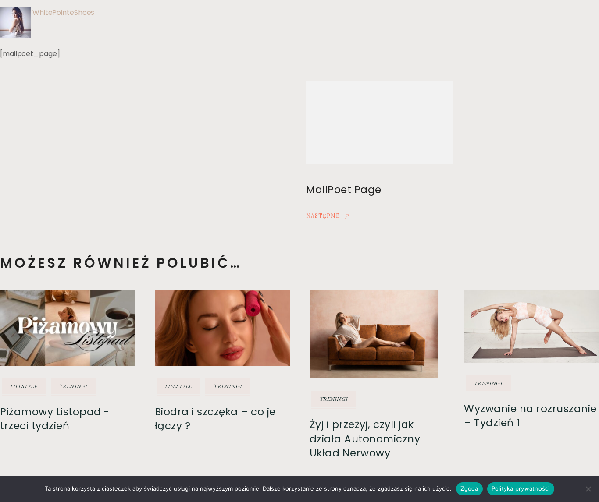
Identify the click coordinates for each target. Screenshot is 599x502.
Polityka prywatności (521, 488)
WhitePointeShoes (63, 12)
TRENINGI (73, 386)
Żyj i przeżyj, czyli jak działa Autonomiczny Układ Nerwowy (365, 438)
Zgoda (469, 488)
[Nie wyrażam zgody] (588, 488)
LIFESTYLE (23, 386)
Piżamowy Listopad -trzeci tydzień (55, 419)
